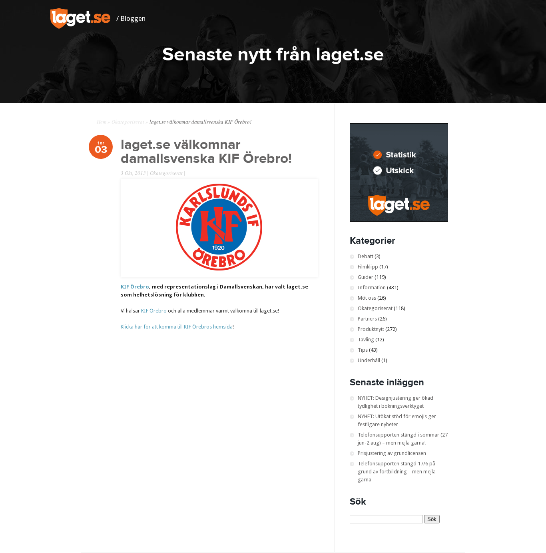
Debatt (365, 256)
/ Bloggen (130, 18)
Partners (367, 319)
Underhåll (369, 360)
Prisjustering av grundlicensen (392, 453)
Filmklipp (368, 267)
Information (372, 288)
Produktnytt (371, 329)
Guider (365, 277)
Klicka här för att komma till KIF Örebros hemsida (177, 327)
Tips (363, 350)
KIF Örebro (135, 287)
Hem (101, 121)
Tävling (366, 340)
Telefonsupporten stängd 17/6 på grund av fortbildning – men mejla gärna (397, 472)
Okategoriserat (128, 121)
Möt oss (367, 298)
